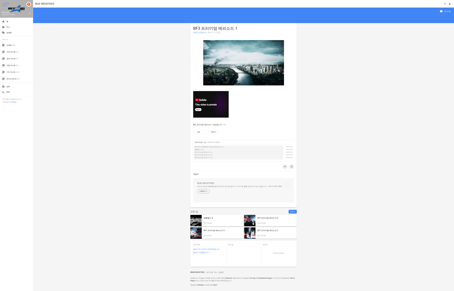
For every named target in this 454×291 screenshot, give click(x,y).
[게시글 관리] (205, 132)
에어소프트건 (13, 79)
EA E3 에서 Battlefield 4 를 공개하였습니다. (208, 147)
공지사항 (209, 272)
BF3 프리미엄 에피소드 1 (215, 28)
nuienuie (13, 102)
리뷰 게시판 (12, 52)
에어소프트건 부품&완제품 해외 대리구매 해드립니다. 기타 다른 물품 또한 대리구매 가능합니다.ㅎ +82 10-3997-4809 (239, 186)
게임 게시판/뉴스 (200, 32)
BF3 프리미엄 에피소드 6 (202, 152)
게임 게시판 (12, 65)
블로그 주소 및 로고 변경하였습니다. (206, 249)
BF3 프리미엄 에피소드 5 (202, 155)
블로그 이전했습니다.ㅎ (201, 252)
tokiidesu (200, 285)
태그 (215, 272)
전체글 (11, 45)
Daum (215, 285)
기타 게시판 (13, 72)
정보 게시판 (12, 59)
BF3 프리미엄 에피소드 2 (202, 158)
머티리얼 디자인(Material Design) (260, 278)
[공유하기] (202, 132)
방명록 (220, 272)
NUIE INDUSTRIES (44, 3)
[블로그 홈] (5, 5)
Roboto (227, 278)
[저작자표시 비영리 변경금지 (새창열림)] (221, 132)
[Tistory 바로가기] (28, 4)
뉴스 (205, 142)
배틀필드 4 (198, 149)
